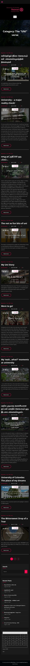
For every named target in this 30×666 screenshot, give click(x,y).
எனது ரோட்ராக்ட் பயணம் (8, 590)
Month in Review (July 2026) (10, 595)
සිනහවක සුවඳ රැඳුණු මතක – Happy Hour (12, 612)
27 (15, 644)
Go (26, 571)
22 (22, 641)
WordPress (13, 662)
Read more (6, 89)
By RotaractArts (4, 64)
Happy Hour (6, 617)
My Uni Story (7, 264)
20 (15, 641)
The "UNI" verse (9, 52)
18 (7, 641)
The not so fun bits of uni (14, 223)
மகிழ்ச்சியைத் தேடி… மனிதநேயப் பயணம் (12, 600)
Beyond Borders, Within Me (10, 584)
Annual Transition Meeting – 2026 (11, 622)
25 (7, 644)
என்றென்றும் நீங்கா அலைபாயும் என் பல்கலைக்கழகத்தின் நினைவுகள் (14, 58)
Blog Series (3, 52)
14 (18, 639)
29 (22, 644)
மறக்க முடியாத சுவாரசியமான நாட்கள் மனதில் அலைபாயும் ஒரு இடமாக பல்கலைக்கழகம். (15, 408)
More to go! (7, 306)
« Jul (3, 651)
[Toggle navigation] (15, 17)
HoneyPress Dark (22, 662)
